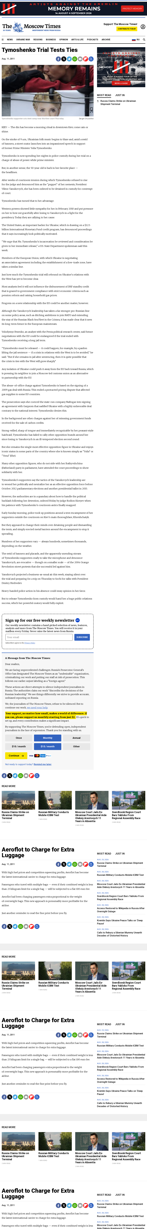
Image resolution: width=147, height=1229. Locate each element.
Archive (106, 39)
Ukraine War (23, 39)
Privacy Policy (29, 643)
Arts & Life (77, 39)
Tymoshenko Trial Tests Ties (40, 50)
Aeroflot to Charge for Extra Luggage (38, 852)
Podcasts (92, 39)
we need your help (37, 707)
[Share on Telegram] (69, 58)
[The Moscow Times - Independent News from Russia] (31, 27)
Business (51, 39)
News (10, 39)
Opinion (63, 39)
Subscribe (82, 637)
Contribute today (127, 29)
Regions (37, 39)
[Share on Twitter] (63, 58)
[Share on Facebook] (58, 58)
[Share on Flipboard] (85, 58)
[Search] (144, 40)
